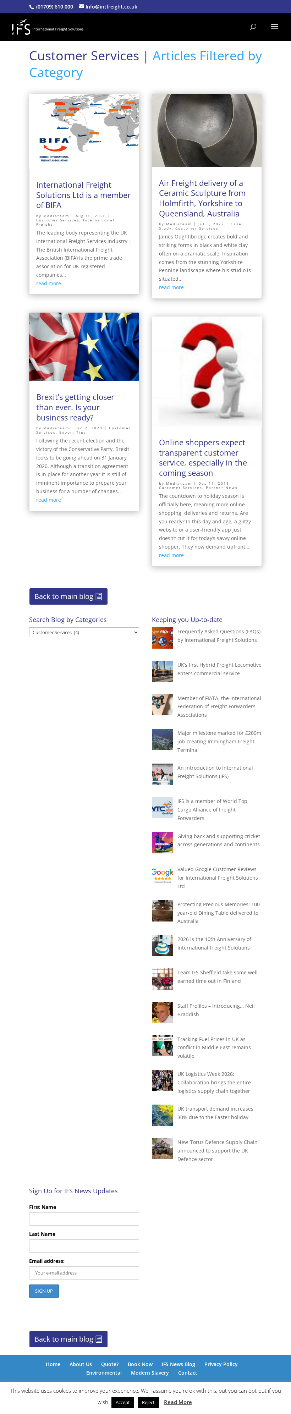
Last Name (42, 1234)
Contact (187, 1372)
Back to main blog (63, 596)
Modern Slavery (150, 1372)
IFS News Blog (178, 1364)
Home (53, 1364)
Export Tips (72, 432)
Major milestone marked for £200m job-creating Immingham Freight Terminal (219, 741)
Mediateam (56, 215)
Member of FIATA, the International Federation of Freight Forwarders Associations (219, 707)
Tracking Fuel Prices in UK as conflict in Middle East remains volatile (214, 1048)
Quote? (110, 1364)
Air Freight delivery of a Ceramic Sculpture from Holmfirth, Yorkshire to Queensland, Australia (202, 198)
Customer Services (57, 220)
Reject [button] (148, 1402)
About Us (81, 1364)
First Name (42, 1207)
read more (48, 283)
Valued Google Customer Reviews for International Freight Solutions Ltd (217, 878)
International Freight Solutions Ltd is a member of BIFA (83, 194)
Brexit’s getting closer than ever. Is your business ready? (75, 406)
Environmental (104, 1372)
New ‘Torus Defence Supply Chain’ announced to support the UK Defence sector (217, 1150)
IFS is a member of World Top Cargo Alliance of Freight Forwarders (212, 809)
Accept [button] (123, 1402)
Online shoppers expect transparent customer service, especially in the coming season (203, 457)
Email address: (47, 1261)
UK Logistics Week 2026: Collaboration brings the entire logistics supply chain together (214, 1082)
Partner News (222, 487)
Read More (178, 1401)
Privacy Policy (221, 1364)
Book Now (140, 1364)
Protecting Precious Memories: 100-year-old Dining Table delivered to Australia (219, 913)
